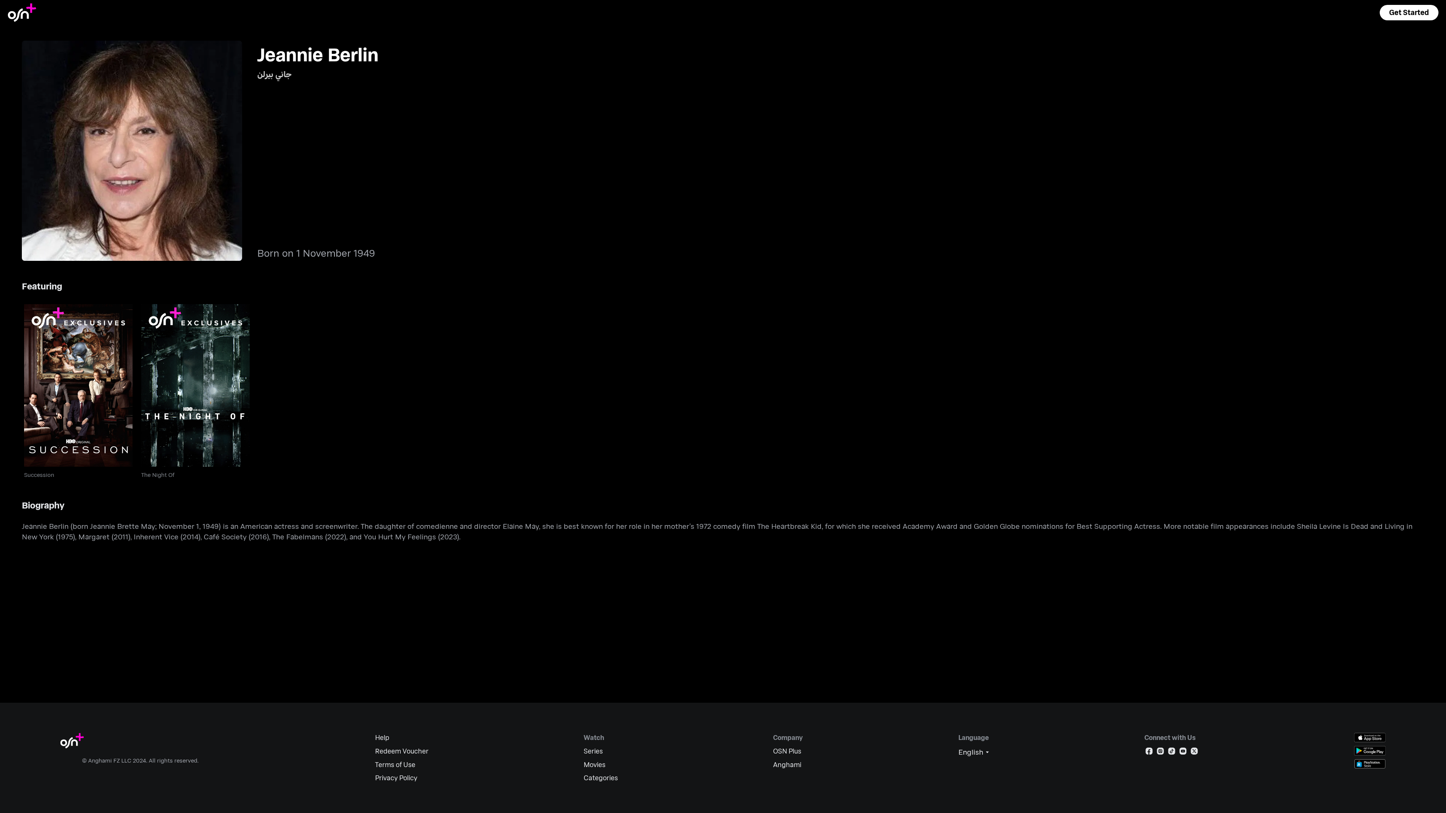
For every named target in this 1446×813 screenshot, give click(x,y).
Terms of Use (395, 764)
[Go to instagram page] (1160, 752)
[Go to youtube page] (1183, 752)
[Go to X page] (1194, 752)
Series (593, 751)
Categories (601, 778)
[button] (1409, 12)
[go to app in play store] (1370, 750)
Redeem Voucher (402, 751)
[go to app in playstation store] (1370, 764)
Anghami (787, 764)
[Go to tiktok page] (1171, 752)
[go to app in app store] (1370, 737)
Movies (595, 764)
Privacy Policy (396, 778)
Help (382, 737)
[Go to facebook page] (1149, 752)
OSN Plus (787, 751)
